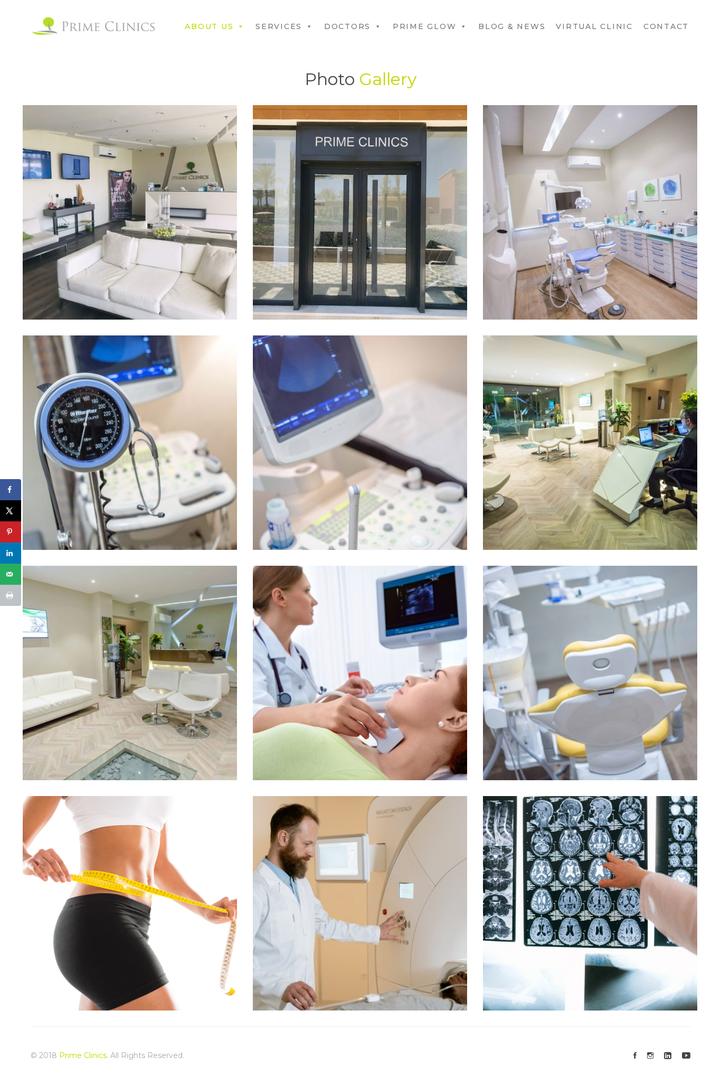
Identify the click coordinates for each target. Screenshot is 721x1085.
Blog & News (511, 26)
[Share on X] (10, 510)
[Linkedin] (668, 1056)
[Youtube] (686, 1056)
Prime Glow (425, 26)
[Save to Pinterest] (10, 531)
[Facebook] (635, 1056)
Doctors (347, 26)
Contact (666, 26)
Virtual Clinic (594, 26)
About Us (209, 26)
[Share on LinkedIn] (10, 553)
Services (278, 26)
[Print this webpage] (10, 595)
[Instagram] (650, 1056)
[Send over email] (10, 574)
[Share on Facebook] (10, 489)
